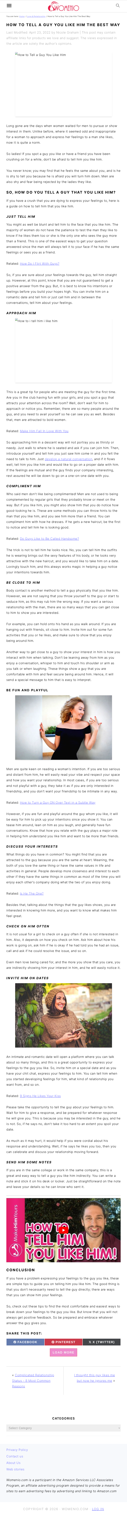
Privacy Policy (17, 1450)
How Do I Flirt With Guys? (39, 263)
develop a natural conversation (68, 459)
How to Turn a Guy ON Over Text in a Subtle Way (58, 802)
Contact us (14, 1456)
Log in (98, 1509)
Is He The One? (32, 893)
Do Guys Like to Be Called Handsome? (49, 539)
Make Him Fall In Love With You (44, 431)
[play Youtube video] (63, 1230)
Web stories (15, 1469)
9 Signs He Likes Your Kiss (40, 1096)
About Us (13, 1463)
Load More (63, 1352)
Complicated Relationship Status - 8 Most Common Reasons (33, 1380)
